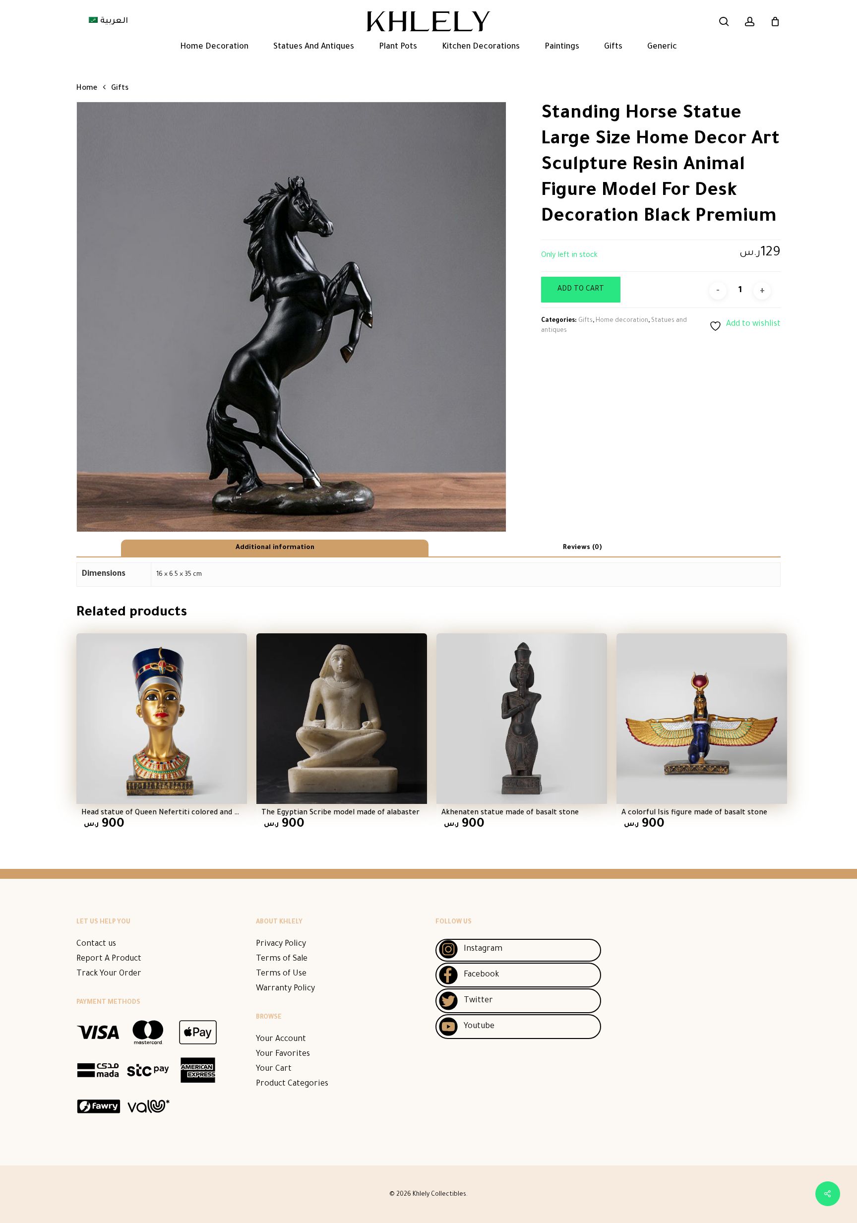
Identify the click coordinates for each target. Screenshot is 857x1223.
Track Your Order (108, 974)
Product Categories (292, 1084)
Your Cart (274, 1069)
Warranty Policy (285, 988)
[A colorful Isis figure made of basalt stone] (701, 718)
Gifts (119, 88)
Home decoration (622, 320)
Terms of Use (281, 974)
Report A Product (108, 959)
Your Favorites (283, 1054)
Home (86, 88)
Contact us (96, 944)
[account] (750, 21)
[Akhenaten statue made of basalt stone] (521, 718)
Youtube (479, 1026)
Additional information (275, 547)
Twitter (478, 1000)
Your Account (281, 1039)
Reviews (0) (582, 547)
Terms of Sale (281, 959)
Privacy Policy (281, 944)
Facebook (481, 975)
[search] (724, 21)
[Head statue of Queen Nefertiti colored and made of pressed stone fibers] (161, 718)
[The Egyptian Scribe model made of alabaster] (341, 718)
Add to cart (580, 290)
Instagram (483, 949)
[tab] (274, 548)
